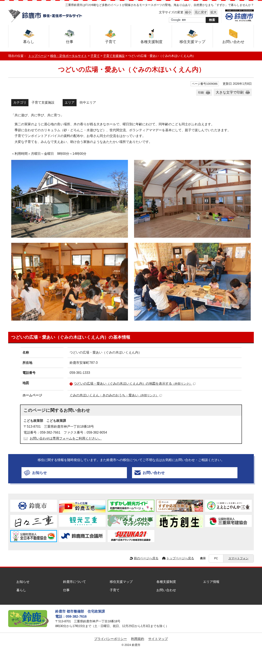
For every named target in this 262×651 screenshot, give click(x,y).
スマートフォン (238, 558)
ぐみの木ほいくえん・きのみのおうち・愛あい (114, 395)
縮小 (187, 12)
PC (216, 558)
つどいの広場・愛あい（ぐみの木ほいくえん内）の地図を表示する (133, 383)
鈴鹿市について (74, 581)
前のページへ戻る (146, 558)
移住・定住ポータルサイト (68, 56)
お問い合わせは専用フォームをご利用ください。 (66, 438)
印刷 (201, 92)
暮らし (21, 590)
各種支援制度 (166, 581)
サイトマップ (158, 639)
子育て (95, 56)
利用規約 (137, 639)
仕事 (66, 590)
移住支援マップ (121, 581)
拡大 (213, 12)
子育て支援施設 (114, 56)
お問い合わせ (166, 590)
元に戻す (200, 12)
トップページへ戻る (180, 558)
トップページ (37, 56)
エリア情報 (211, 581)
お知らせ (22, 581)
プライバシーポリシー (110, 639)
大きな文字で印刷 (230, 92)
